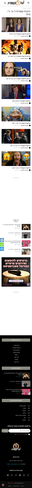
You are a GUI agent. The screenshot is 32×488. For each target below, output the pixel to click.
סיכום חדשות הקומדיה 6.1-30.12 (19, 56)
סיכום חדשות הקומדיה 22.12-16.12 (18, 79)
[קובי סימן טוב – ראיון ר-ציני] (26, 252)
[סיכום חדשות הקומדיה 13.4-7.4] (16, 24)
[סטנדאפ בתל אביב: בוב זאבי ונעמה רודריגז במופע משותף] (26, 243)
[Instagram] (24, 475)
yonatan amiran (24, 36)
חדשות (3, 31)
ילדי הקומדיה (11, 483)
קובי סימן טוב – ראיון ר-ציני (14, 249)
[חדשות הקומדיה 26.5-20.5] (16, 91)
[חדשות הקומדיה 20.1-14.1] (16, 114)
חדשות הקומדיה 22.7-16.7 (21, 168)
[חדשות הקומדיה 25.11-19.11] (16, 136)
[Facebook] (28, 475)
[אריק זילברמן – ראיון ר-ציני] (26, 235)
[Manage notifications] (3, 485)
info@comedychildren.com (13, 464)
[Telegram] (20, 475)
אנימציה (3, 53)
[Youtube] (7, 475)
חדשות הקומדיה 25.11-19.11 (20, 146)
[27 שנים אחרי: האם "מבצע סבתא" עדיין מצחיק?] (26, 227)
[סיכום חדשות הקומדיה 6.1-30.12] (16, 47)
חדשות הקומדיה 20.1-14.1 (21, 123)
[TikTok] (16, 475)
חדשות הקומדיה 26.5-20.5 (21, 101)
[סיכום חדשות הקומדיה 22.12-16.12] (16, 69)
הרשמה (4, 430)
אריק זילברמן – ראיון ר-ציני (14, 233)
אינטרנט (3, 120)
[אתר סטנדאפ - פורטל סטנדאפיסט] (16, 273)
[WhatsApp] (12, 475)
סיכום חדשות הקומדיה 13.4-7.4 (19, 34)
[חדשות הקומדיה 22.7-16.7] (16, 158)
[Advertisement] (16, 195)
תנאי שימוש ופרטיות (20, 434)
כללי (3, 98)
